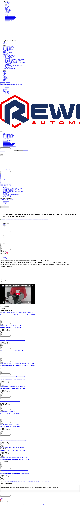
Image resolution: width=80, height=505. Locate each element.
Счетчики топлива (6, 54)
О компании (7, 6)
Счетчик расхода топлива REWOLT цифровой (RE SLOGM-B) (12, 379)
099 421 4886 (5, 43)
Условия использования (47, 497)
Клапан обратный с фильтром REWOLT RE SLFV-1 (10, 426)
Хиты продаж (7, 12)
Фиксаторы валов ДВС (11, 36)
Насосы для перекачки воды (10, 19)
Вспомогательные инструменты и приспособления (16, 28)
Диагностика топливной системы (13, 30)
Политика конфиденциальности (37, 497)
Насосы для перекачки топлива (10, 17)
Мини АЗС (7, 21)
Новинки (6, 13)
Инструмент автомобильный (8, 57)
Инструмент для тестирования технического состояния (17, 31)
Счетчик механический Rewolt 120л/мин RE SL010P (10, 327)
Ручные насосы (8, 23)
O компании (15, 497)
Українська (7, 87)
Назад (4, 45)
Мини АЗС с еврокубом (56, 497)
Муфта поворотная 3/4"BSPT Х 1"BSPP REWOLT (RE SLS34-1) (13, 440)
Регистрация (7, 3)
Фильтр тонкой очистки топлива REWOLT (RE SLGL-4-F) (12, 352)
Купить (2, 250)
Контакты (6, 5)
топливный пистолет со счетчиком (24, 481)
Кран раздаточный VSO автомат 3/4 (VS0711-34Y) (10, 413)
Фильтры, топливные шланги (8, 56)
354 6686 (2, 82)
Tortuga (78, 502)
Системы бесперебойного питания (11, 37)
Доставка (6, 7)
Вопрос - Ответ (6, 258)
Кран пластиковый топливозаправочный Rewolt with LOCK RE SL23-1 (14, 473)
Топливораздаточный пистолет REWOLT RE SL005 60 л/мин (12, 340)
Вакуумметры (7, 58)
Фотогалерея (7, 11)
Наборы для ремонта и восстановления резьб (15, 34)
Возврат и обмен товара (4, 497)
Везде (4, 133)
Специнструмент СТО (11, 35)
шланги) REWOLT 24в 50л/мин (37, 481)
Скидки (6, 14)
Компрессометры (10, 32)
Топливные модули (8, 20)
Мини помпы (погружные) (10, 16)
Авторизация (7, 2)
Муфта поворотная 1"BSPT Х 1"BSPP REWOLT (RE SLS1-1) (12, 450)
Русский (6, 88)
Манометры (9, 33)
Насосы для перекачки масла (10, 18)
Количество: (2, 245)
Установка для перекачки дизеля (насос (10, 481)
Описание (4, 256)
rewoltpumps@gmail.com (7, 41)
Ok (50, 504)
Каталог (3, 173)
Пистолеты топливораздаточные (9, 55)
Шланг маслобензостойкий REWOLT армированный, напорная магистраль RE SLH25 (17, 365)
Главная (4, 210)
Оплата (6, 8)
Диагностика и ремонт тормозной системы (15, 29)
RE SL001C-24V (46, 481)
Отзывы (4, 257)
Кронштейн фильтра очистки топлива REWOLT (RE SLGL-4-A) (13, 388)
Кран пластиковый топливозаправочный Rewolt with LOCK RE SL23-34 (14, 459)
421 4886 (8, 82)
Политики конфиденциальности (44, 504)
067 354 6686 (5, 42)
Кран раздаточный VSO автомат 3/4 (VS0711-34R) (10, 401)
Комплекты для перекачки (10, 22)
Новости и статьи (8, 10)
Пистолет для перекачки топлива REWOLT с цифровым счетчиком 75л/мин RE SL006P (17, 314)
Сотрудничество (8, 9)
